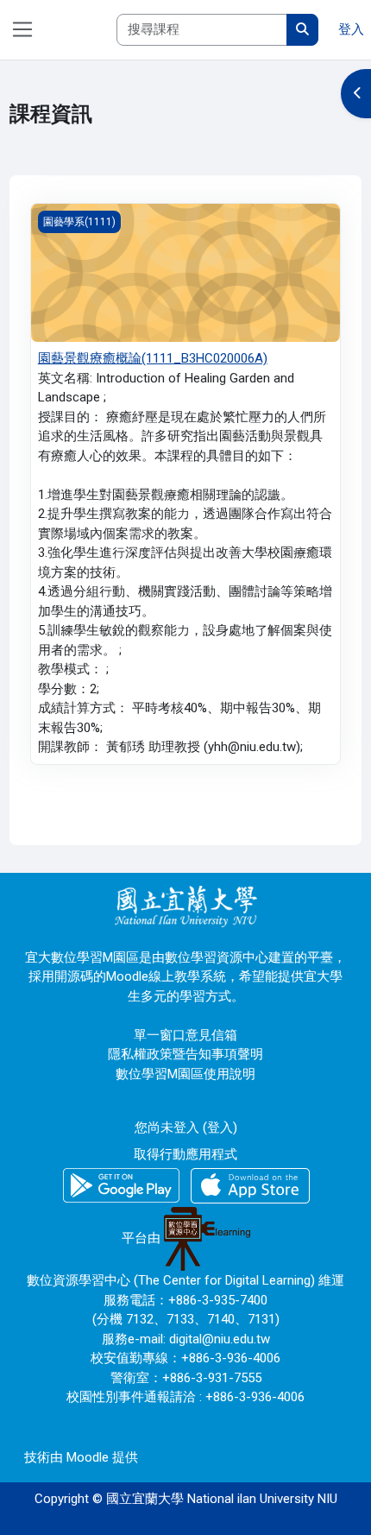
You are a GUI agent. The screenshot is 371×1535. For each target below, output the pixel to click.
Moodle (87, 1457)
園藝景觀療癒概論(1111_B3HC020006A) (152, 358)
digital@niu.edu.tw (219, 1339)
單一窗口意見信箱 (185, 1035)
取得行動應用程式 (185, 1154)
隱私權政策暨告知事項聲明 (185, 1054)
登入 (351, 29)
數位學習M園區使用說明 (185, 1074)
